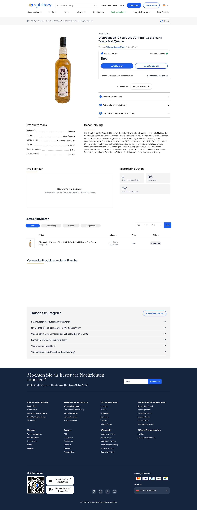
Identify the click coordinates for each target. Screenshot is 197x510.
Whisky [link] (33, 21)
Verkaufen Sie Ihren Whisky (74, 410)
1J (160, 225)
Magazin (30, 448)
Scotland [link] (41, 21)
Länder (80, 12)
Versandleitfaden (70, 417)
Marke (51, 12)
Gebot (71, 225)
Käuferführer (32, 406)
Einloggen (134, 5)
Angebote (90, 225)
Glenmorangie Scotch (145, 424)
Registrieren (151, 5)
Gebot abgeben (151, 66)
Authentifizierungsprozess (37, 413)
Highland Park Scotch (145, 406)
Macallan (104, 406)
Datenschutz (69, 441)
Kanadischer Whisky (108, 441)
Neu (65, 12)
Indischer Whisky (107, 448)
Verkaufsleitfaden (71, 413)
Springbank (105, 413)
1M (146, 225)
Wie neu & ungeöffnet (115, 47)
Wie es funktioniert (109, 5)
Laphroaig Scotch (144, 410)
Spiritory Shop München (146, 437)
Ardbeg (103, 410)
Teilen (166, 21)
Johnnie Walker (106, 424)
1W (138, 225)
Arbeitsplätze (69, 452)
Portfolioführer (33, 437)
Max (168, 225)
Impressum (68, 437)
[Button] (94, 491)
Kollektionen (98, 12)
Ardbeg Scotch (143, 420)
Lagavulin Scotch (143, 417)
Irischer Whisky (106, 437)
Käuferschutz (32, 410)
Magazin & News (141, 12)
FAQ (122, 5)
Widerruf (67, 445)
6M (153, 225)
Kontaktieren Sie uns (154, 313)
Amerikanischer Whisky (109, 445)
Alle (32, 225)
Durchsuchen (33, 12)
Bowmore (104, 417)
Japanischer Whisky (108, 434)
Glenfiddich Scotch (144, 413)
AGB (65, 434)
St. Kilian (140, 434)
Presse (30, 445)
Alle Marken (31, 420)
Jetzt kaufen (117, 66)
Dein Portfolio (163, 12)
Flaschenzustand (70, 420)
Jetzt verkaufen (117, 12)
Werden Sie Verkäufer (72, 406)
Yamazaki (104, 420)
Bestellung (51, 225)
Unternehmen (32, 441)
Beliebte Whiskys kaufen (36, 417)
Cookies (67, 448)
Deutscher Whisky (107, 452)
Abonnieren (155, 381)
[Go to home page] (40, 5)
